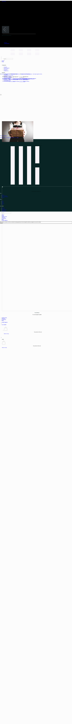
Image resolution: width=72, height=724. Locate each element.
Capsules (3, 207)
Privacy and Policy (4, 195)
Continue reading (26, 81)
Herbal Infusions (4, 209)
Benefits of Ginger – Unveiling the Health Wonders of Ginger (9, 137)
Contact (3, 203)
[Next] (1, 94)
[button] (4, 1)
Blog (3, 320)
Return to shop (6, 333)
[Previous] (0, 94)
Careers (3, 197)
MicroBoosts (4, 210)
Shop (2, 201)
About (3, 202)
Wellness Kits (4, 317)
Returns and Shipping (5, 196)
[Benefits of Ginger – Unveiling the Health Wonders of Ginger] (3, 135)
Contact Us (4, 319)
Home (3, 214)
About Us (3, 318)
